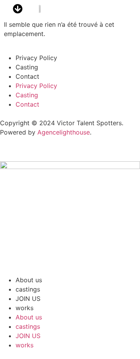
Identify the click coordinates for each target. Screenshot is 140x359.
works (24, 308)
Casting (27, 67)
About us (29, 280)
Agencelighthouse (63, 132)
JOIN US (28, 298)
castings (28, 289)
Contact (27, 76)
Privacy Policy (36, 58)
